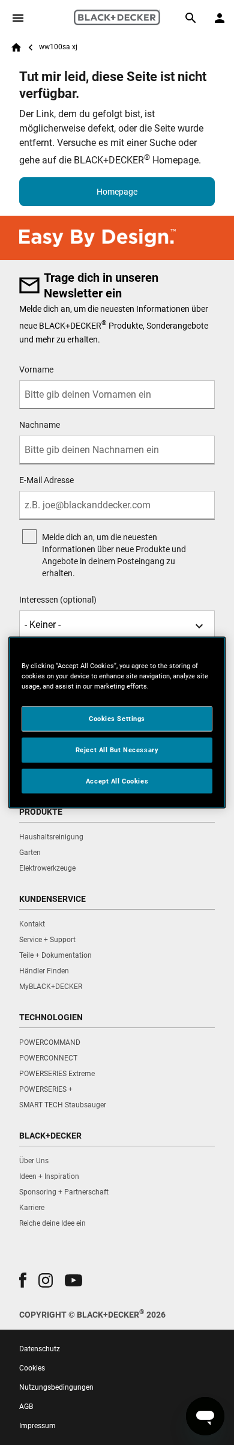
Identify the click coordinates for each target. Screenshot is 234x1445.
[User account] (219, 18)
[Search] (190, 18)
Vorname (36, 369)
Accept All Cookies (117, 780)
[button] (22, 1280)
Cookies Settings (117, 718)
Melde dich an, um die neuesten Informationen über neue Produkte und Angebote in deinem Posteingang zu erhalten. (114, 555)
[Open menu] (18, 18)
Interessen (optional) (58, 599)
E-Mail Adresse (46, 480)
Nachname (39, 425)
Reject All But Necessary (117, 749)
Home (16, 47)
